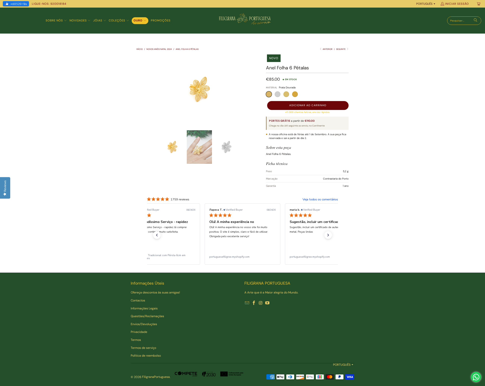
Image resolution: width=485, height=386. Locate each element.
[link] (162, 257)
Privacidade (139, 332)
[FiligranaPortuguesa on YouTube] (267, 303)
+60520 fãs (18, 3)
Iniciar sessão (457, 4)
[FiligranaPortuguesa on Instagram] (261, 303)
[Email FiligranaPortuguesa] (247, 303)
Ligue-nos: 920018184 (49, 4)
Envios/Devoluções (144, 324)
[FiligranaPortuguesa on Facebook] (254, 303)
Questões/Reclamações (147, 316)
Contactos (138, 300)
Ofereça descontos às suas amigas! (155, 292)
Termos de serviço (143, 348)
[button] (56, 20)
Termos (136, 340)
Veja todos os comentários (320, 199)
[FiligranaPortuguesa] (244, 20)
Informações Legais (144, 308)
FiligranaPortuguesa (156, 377)
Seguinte (341, 49)
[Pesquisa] (475, 20)
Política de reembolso (146, 356)
